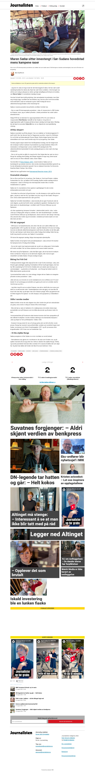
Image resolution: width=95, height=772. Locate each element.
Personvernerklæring (68, 748)
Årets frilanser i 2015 (26, 162)
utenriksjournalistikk (56, 351)
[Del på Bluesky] (83, 78)
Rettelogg (65, 751)
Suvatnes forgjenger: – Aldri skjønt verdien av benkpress (33, 709)
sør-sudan (35, 351)
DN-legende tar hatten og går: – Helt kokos (29, 693)
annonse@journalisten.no (43, 752)
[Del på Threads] (80, 78)
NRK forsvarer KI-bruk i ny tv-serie (26, 687)
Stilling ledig (53, 6)
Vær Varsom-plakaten (68, 738)
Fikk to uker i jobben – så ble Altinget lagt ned (30, 698)
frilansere (14, 351)
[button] (12, 362)
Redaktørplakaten (68, 740)
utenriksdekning (44, 351)
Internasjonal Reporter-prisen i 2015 (41, 171)
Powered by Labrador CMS (48, 770)
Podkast (44, 6)
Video (37, 6)
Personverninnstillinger (69, 756)
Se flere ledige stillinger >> (47, 382)
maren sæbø (21, 351)
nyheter (28, 351)
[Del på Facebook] (74, 78)
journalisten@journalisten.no (44, 746)
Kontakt (62, 6)
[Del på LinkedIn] (77, 78)
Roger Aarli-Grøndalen (42, 734)
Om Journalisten (67, 744)
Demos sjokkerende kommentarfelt (26, 704)
